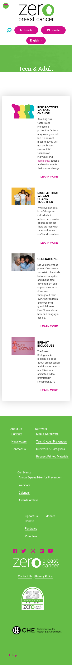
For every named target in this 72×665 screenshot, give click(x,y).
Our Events (24, 472)
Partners (17, 434)
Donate (55, 30)
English (35, 40)
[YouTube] (50, 551)
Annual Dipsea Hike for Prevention (40, 477)
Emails (27, 30)
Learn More (49, 176)
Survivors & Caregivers (50, 449)
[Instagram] (32, 551)
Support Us (31, 516)
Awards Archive (28, 500)
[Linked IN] (41, 551)
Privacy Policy (44, 576)
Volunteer (31, 536)
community (43, 160)
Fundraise (31, 528)
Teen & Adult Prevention (51, 441)
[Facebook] (15, 551)
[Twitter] (23, 551)
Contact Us (19, 449)
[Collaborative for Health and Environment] (35, 630)
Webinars (24, 485)
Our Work (41, 429)
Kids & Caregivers (47, 434)
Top (14, 655)
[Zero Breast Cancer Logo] (36, 563)
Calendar (24, 492)
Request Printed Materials (52, 456)
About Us (16, 429)
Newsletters (19, 441)
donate (50, 516)
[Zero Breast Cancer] (36, 12)
